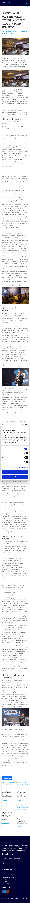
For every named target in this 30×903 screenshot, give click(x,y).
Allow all (15, 472)
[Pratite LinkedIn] (5, 891)
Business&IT (5, 31)
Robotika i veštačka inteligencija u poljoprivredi (7, 814)
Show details (22, 467)
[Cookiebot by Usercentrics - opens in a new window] (22, 425)
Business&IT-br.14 (15, 31)
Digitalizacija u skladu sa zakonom (22, 791)
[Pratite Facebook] (3, 891)
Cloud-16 (24, 31)
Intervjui (12, 33)
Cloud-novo (5, 33)
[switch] (26, 453)
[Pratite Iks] (11, 891)
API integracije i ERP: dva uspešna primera (6, 792)
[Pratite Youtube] (8, 891)
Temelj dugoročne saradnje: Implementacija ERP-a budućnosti (22, 819)
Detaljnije (5, 800)
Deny (15, 476)
